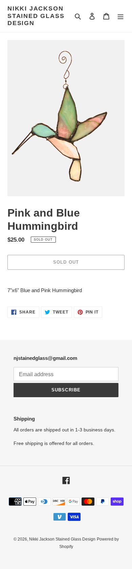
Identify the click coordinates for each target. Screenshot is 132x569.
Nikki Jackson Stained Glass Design (35, 15)
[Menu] (120, 16)
